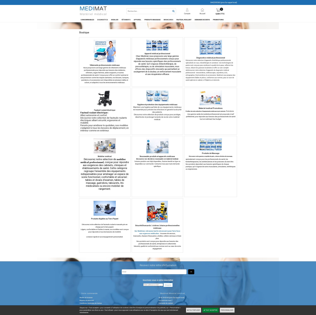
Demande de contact (166, 303)
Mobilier (114, 20)
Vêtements (125, 20)
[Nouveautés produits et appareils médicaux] (157, 154)
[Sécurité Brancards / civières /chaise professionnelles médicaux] (157, 223)
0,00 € (220, 14)
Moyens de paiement (87, 300)
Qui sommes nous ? (165, 300)
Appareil (137, 20)
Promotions (218, 20)
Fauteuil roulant (183, 20)
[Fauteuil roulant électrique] (104, 108)
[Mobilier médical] (104, 154)
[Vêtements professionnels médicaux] (104, 63)
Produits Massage (152, 20)
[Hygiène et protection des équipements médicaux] (157, 102)
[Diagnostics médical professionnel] (210, 55)
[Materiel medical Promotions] (210, 106)
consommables (87, 20)
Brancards (168, 20)
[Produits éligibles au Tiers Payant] (104, 216)
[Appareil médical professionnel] (157, 51)
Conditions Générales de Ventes (91, 303)
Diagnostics (102, 20)
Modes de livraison (86, 297)
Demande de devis (202, 20)
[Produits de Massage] (210, 151)
